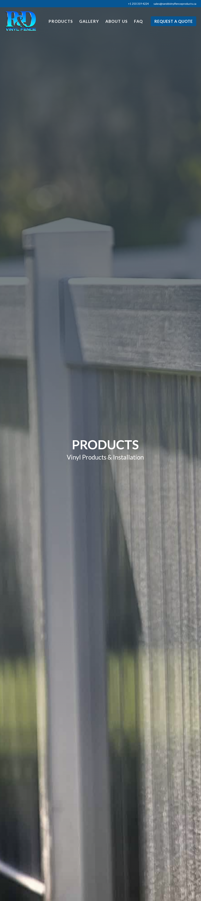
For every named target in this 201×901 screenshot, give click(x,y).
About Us (116, 21)
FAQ (138, 21)
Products (60, 21)
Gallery (89, 21)
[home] (20, 21)
